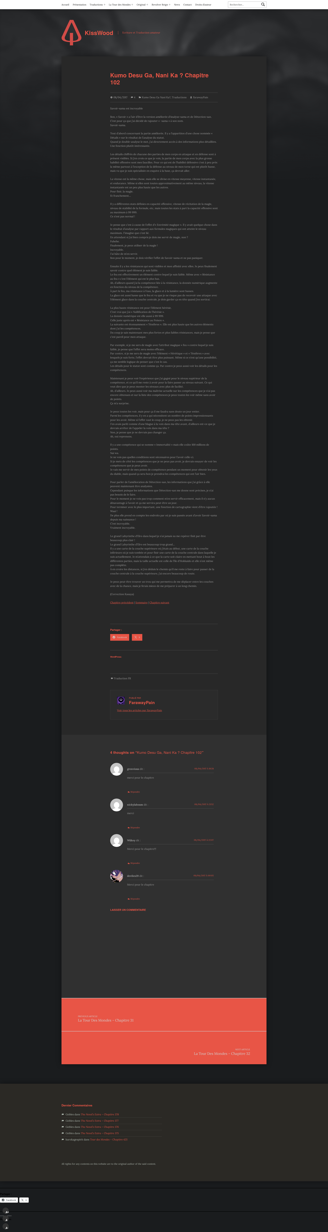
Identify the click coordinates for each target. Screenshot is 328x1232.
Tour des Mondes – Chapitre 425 (108, 1139)
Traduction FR (122, 678)
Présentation (79, 4)
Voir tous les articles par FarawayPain (139, 710)
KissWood (99, 33)
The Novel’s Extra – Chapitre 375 (100, 1133)
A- (7, 1227)
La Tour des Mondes (120, 4)
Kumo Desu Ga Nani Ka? (156, 97)
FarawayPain (200, 97)
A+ (7, 1212)
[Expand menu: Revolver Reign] (169, 4)
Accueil (65, 4)
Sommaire (141, 602)
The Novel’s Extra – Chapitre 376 (100, 1126)
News (177, 4)
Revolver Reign (160, 4)
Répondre (135, 792)
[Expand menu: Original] (147, 4)
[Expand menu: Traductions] (104, 4)
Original (141, 4)
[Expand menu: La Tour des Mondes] (132, 4)
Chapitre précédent (122, 602)
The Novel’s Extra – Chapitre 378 (100, 1114)
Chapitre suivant (159, 602)
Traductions (96, 4)
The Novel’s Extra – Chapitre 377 (100, 1120)
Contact (187, 4)
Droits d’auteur (203, 4)
